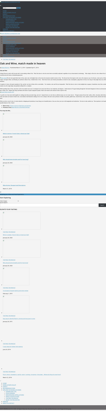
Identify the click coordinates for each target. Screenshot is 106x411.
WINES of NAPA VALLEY (9, 12)
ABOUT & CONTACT (8, 31)
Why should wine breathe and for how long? (15, 159)
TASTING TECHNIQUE (12, 26)
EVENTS (5, 14)
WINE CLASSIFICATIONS (12, 24)
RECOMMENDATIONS (9, 16)
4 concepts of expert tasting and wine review (15, 290)
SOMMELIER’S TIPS (11, 19)
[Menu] (0, 5)
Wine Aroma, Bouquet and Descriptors (14, 185)
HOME (5, 11)
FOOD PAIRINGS (10, 21)
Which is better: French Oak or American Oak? (16, 133)
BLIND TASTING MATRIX (13, 27)
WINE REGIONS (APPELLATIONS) (15, 22)
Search (102, 205)
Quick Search (3, 202)
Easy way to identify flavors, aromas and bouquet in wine (19, 318)
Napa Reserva (5, 67)
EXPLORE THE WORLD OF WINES (12, 17)
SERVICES (5, 29)
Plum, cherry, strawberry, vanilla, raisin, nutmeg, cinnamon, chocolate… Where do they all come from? (32, 374)
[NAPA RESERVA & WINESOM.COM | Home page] (10, 2)
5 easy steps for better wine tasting (13, 346)
